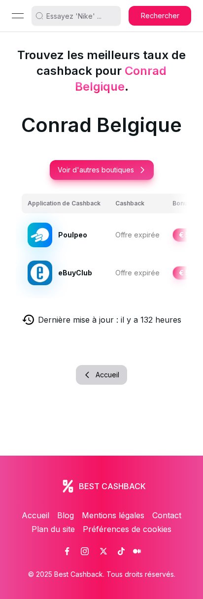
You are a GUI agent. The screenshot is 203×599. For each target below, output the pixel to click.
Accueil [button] (107, 374)
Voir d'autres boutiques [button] (96, 170)
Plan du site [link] (53, 529)
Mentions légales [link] (113, 515)
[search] (80, 16)
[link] (67, 551)
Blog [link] (65, 515)
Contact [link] (166, 515)
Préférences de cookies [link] (127, 529)
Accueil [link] (35, 515)
